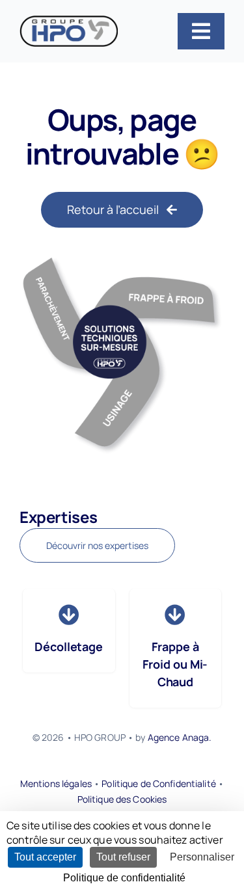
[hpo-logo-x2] (69, 21)
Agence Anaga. (180, 737)
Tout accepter (45, 856)
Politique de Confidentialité (159, 783)
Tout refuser (123, 856)
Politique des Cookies (122, 799)
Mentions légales (56, 783)
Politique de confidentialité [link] (124, 877)
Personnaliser (202, 856)
